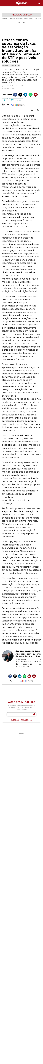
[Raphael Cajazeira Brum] (8, 661)
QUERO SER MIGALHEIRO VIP (21, 720)
